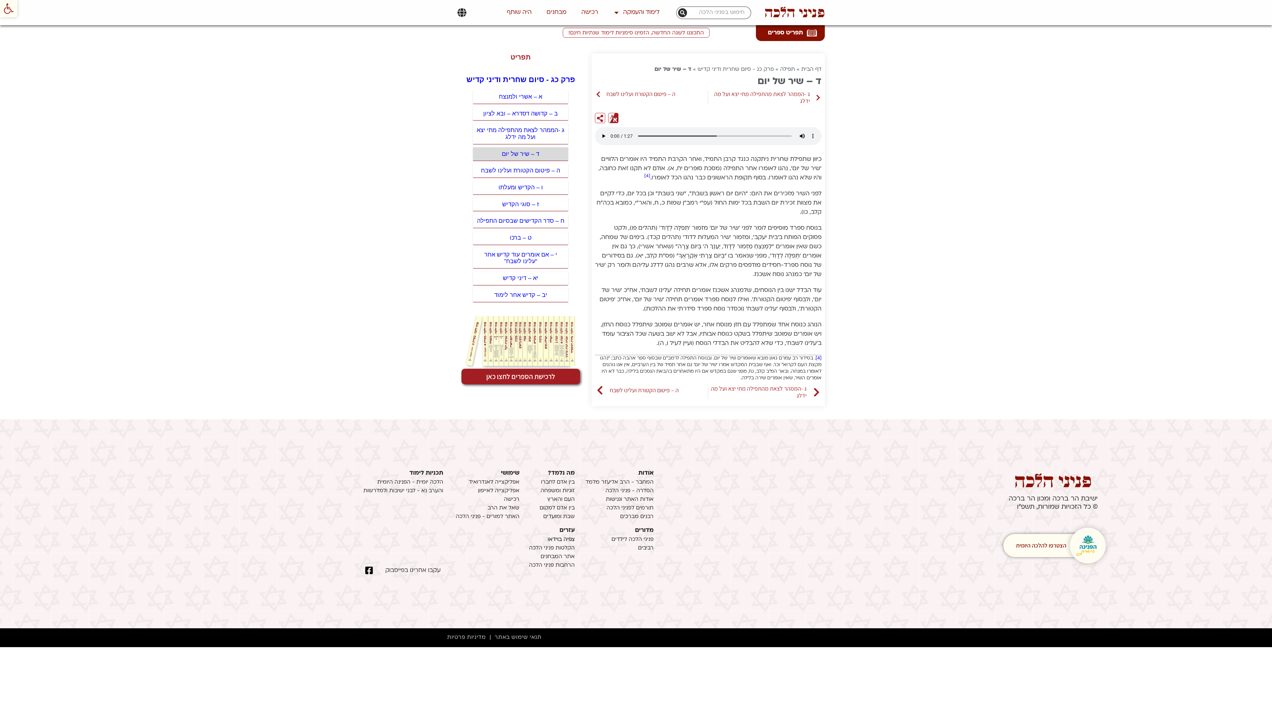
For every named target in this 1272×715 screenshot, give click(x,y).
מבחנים (556, 12)
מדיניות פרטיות (466, 637)
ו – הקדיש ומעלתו (521, 187)
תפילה (787, 69)
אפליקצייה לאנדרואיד (494, 482)
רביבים (646, 548)
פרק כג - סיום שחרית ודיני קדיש (736, 69)
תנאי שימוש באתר (518, 637)
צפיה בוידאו (561, 539)
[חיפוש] (682, 12)
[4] (647, 176)
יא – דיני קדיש (520, 278)
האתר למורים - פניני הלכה (487, 516)
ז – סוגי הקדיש (520, 204)
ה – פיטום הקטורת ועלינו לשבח (520, 170)
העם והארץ (561, 499)
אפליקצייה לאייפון (498, 491)
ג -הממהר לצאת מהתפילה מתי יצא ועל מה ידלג (520, 133)
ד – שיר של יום (520, 154)
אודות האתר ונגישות (630, 499)
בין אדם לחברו (558, 482)
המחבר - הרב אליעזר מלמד (619, 482)
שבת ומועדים (559, 516)
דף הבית (811, 69)
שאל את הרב (503, 508)
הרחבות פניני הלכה (552, 565)
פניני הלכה (795, 12)
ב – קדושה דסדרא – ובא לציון (520, 113)
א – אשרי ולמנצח (520, 96)
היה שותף (519, 12)
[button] (8, 8)
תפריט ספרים (785, 33)
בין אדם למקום (557, 508)
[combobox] (717, 12)
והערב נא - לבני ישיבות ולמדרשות (403, 491)
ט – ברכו (521, 237)
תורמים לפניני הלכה (630, 508)
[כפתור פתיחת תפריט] (461, 12)
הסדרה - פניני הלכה (630, 491)
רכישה (589, 12)
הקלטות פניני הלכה (552, 548)
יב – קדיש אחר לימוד (520, 295)
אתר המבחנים (558, 556)
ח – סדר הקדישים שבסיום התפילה (520, 220)
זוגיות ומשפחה (558, 491)
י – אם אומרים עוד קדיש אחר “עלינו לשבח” (520, 258)
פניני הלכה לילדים (632, 539)
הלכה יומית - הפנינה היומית (410, 482)
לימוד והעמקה (641, 12)
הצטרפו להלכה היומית (1041, 545)
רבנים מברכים (637, 516)
